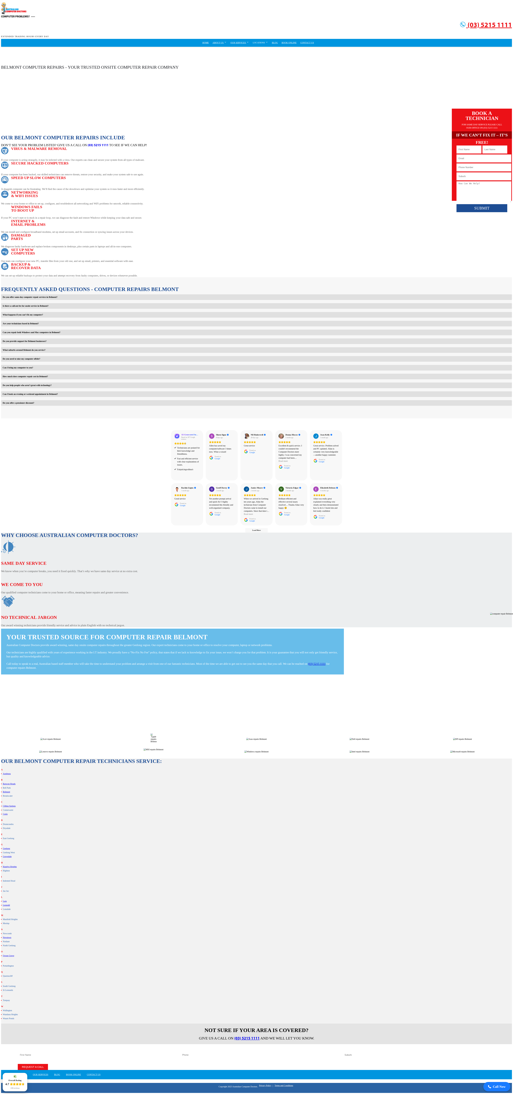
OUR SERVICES (40, 1074)
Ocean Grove (8, 956)
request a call (33, 1067)
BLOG (57, 1074)
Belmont (6, 792)
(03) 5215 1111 (489, 25)
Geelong (6, 848)
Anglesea (7, 774)
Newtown (7, 937)
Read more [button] (283, 461)
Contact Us (307, 43)
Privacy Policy (265, 1085)
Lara (5, 901)
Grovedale (7, 857)
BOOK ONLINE (73, 1074)
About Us (218, 43)
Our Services (238, 43)
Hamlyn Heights (10, 867)
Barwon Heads (9, 784)
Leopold (6, 905)
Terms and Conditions (284, 1085)
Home (205, 43)
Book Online (289, 43)
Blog (275, 43)
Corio (5, 814)
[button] (496, 1086)
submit (481, 208)
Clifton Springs (9, 806)
